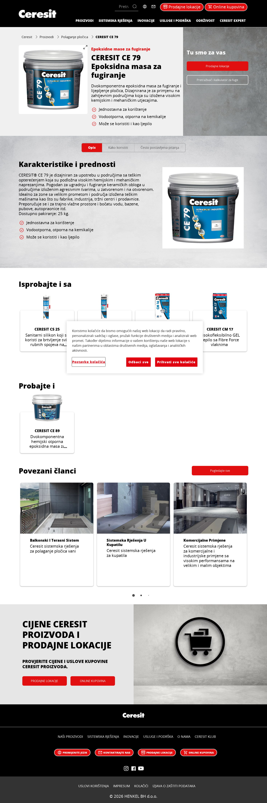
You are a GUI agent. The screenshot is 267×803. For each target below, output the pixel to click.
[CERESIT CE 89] (47, 423)
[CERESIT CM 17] (220, 322)
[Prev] (14, 325)
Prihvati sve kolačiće (176, 362)
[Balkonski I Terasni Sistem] (56, 534)
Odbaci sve (138, 362)
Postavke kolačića (88, 361)
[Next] (252, 325)
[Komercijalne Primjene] (210, 534)
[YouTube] (126, 768)
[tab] (92, 147)
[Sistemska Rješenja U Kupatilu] (133, 534)
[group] (53, 79)
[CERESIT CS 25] (47, 322)
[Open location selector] (145, 6)
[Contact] (153, 6)
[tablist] (133, 598)
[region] (135, 347)
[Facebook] (133, 768)
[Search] (135, 6)
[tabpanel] (133, 208)
